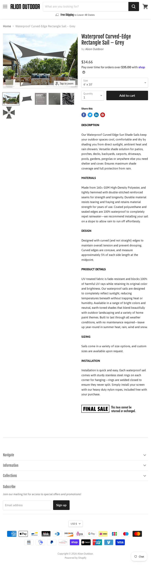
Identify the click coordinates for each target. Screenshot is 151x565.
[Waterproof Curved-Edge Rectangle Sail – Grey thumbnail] (11, 99)
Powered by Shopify (75, 557)
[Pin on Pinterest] (102, 114)
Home (7, 26)
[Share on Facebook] (83, 114)
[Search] (133, 6)
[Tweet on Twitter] (90, 114)
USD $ (74, 523)
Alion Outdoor (94, 49)
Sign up (61, 505)
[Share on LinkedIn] (96, 114)
